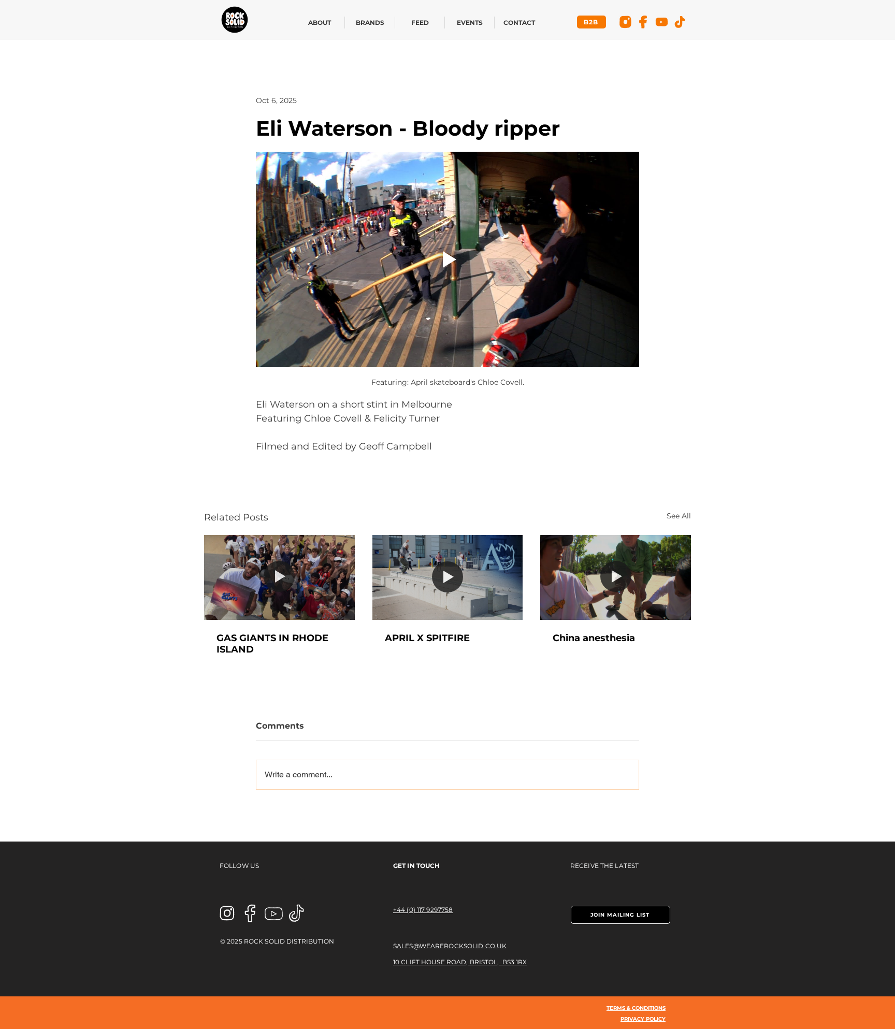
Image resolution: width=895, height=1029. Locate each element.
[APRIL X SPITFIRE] (447, 577)
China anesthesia (594, 638)
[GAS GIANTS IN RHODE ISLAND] (279, 577)
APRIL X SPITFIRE (427, 638)
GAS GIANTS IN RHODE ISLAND (272, 643)
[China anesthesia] (615, 577)
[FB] (643, 22)
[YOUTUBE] (274, 913)
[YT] (661, 22)
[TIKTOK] (297, 913)
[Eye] (234, 19)
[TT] (679, 22)
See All (679, 515)
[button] (620, 915)
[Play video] (447, 259)
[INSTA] (227, 913)
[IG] (625, 22)
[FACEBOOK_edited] (250, 913)
